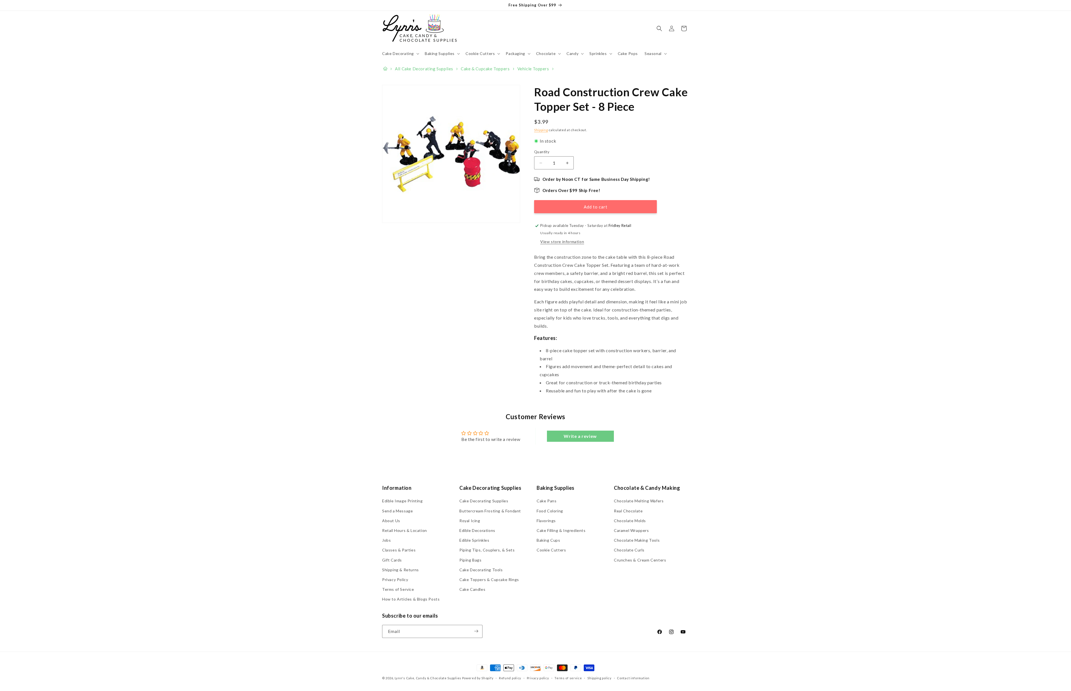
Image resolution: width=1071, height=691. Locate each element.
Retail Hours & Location (404, 530)
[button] (400, 53)
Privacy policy (538, 678)
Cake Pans (546, 501)
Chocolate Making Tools (637, 540)
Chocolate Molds (630, 520)
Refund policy (510, 678)
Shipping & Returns (400, 569)
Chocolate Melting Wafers (639, 501)
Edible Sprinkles (474, 540)
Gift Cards (392, 560)
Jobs (386, 540)
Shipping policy (599, 678)
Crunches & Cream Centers (640, 560)
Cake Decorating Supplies (483, 501)
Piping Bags (470, 560)
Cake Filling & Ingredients (561, 530)
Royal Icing (469, 520)
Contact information (633, 678)
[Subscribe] (476, 631)
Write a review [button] (580, 436)
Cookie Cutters (551, 550)
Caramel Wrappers (631, 530)
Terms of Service (398, 589)
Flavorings (546, 520)
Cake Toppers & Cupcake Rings (489, 579)
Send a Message (397, 510)
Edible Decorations (477, 530)
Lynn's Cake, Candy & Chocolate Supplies (428, 678)
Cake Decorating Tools (481, 569)
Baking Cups (548, 540)
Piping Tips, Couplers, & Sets (487, 550)
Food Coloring (550, 510)
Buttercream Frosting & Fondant (490, 510)
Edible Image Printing (402, 501)
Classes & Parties (399, 550)
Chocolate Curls (629, 550)
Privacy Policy (395, 579)
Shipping (541, 130)
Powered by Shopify (478, 678)
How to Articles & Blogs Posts (411, 599)
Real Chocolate (628, 510)
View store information (562, 241)
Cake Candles (472, 589)
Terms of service (568, 678)
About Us (391, 520)
